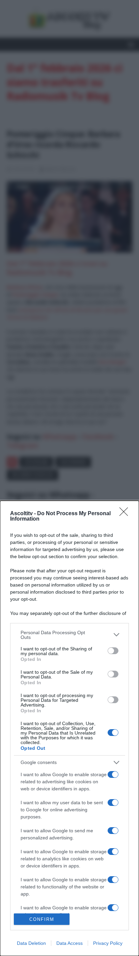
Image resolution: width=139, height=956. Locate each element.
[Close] (125, 513)
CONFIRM (41, 919)
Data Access (69, 943)
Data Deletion (31, 943)
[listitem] (69, 635)
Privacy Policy (107, 943)
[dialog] (69, 728)
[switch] (113, 650)
